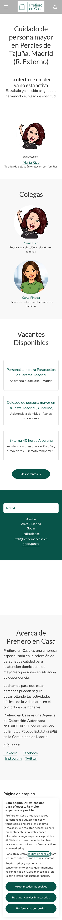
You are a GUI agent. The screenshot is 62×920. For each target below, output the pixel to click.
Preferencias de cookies (31, 908)
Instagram (13, 758)
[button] (55, 7)
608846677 (31, 544)
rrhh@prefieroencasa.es (31, 539)
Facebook (30, 753)
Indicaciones (31, 534)
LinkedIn (10, 753)
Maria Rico (31, 162)
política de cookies (38, 854)
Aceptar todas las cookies (31, 887)
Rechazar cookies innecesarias (31, 897)
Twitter (31, 758)
